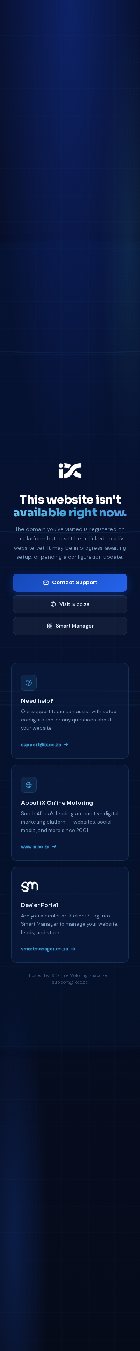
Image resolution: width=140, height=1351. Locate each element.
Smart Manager (75, 625)
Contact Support (75, 582)
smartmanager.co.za (44, 949)
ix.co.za (100, 975)
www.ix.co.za (35, 847)
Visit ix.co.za (75, 604)
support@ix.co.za (41, 744)
